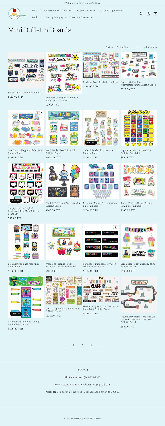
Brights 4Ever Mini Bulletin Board (101, 82)
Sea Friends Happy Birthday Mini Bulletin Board (25, 151)
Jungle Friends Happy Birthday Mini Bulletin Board (137, 204)
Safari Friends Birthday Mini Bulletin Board (98, 151)
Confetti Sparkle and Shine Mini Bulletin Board (63, 310)
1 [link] (65, 345)
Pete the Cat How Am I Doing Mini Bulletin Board (23, 323)
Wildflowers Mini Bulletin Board (25, 92)
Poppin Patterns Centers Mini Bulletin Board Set (136, 151)
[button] (55, 10)
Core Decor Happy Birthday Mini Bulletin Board (138, 265)
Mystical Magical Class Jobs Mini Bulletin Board (100, 204)
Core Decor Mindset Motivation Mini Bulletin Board (99, 265)
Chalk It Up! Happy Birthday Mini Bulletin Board (63, 204)
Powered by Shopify (93, 419)
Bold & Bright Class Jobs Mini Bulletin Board (23, 265)
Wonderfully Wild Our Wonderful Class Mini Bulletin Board (101, 308)
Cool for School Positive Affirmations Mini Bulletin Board (138, 83)
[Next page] (99, 345)
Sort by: (110, 47)
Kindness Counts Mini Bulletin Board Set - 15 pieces (62, 99)
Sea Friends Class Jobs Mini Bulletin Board (60, 151)
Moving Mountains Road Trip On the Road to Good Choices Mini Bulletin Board (138, 319)
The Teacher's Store (77, 419)
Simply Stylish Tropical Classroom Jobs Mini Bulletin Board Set (23, 211)
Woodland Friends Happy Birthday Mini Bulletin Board (61, 265)
